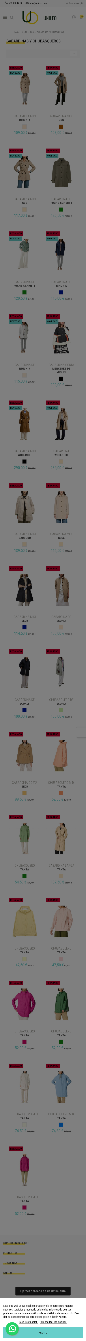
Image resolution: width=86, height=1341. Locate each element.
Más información (28, 1322)
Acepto (43, 1332)
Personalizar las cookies (53, 1322)
